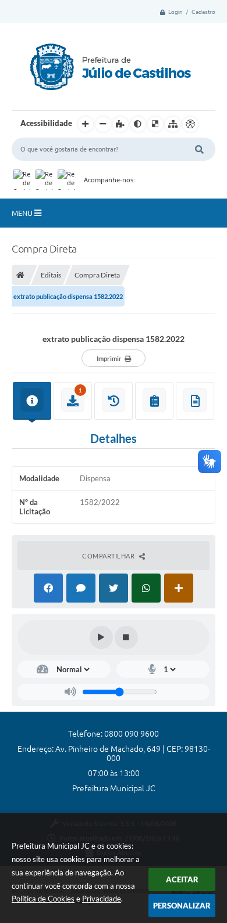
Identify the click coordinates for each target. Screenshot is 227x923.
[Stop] (126, 637)
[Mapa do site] (172, 124)
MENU (23, 213)
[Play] (101, 637)
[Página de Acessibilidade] (190, 124)
